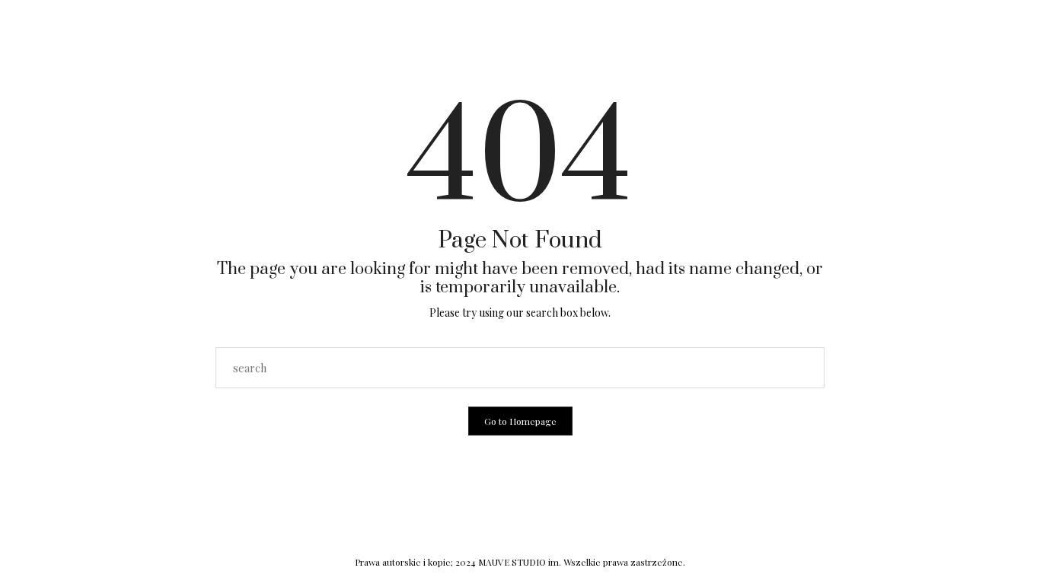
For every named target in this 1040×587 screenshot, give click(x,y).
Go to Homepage (520, 421)
